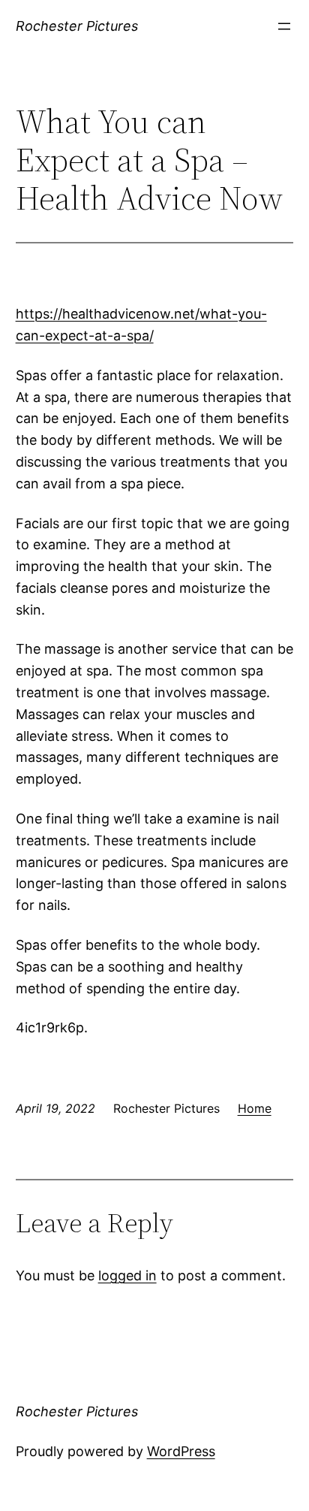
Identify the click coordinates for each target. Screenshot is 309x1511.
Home (255, 1108)
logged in (127, 1275)
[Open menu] (284, 26)
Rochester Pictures (77, 26)
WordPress (181, 1451)
